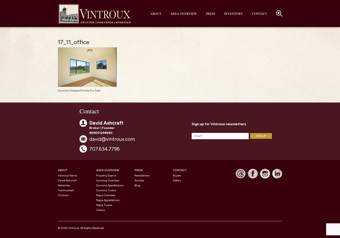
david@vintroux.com (112, 139)
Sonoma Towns (106, 190)
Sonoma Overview (107, 180)
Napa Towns (104, 205)
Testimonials (66, 190)
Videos (100, 210)
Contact (259, 13)
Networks (64, 185)
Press (210, 13)
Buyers (177, 175)
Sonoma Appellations (110, 185)
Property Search (106, 175)
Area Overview (183, 13)
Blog (137, 185)
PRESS (139, 170)
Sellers (177, 180)
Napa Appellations (108, 200)
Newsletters (142, 175)
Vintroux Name (67, 175)
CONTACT (180, 170)
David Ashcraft (67, 180)
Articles (139, 180)
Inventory (233, 13)
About (155, 13)
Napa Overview (105, 195)
